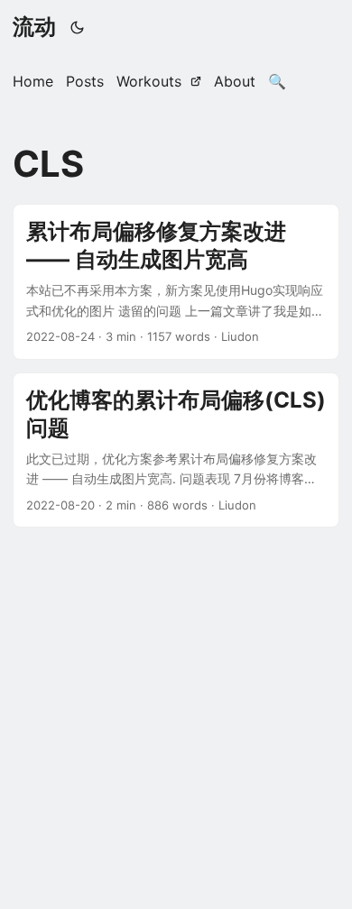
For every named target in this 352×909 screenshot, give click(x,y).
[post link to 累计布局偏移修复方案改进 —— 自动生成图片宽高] (176, 282)
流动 (34, 27)
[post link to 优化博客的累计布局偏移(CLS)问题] (176, 450)
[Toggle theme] (77, 27)
